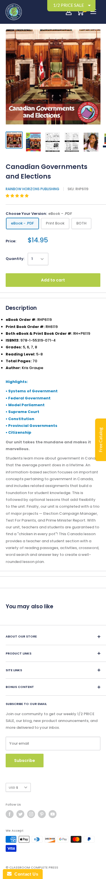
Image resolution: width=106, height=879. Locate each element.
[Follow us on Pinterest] (42, 814)
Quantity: (15, 258)
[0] (80, 12)
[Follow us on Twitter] (20, 814)
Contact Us (25, 874)
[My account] (69, 12)
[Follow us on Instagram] (31, 814)
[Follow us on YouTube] (53, 814)
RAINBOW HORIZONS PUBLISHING (32, 189)
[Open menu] (93, 11)
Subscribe (24, 760)
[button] (17, 195)
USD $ (13, 787)
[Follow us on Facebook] (10, 814)
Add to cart (53, 280)
